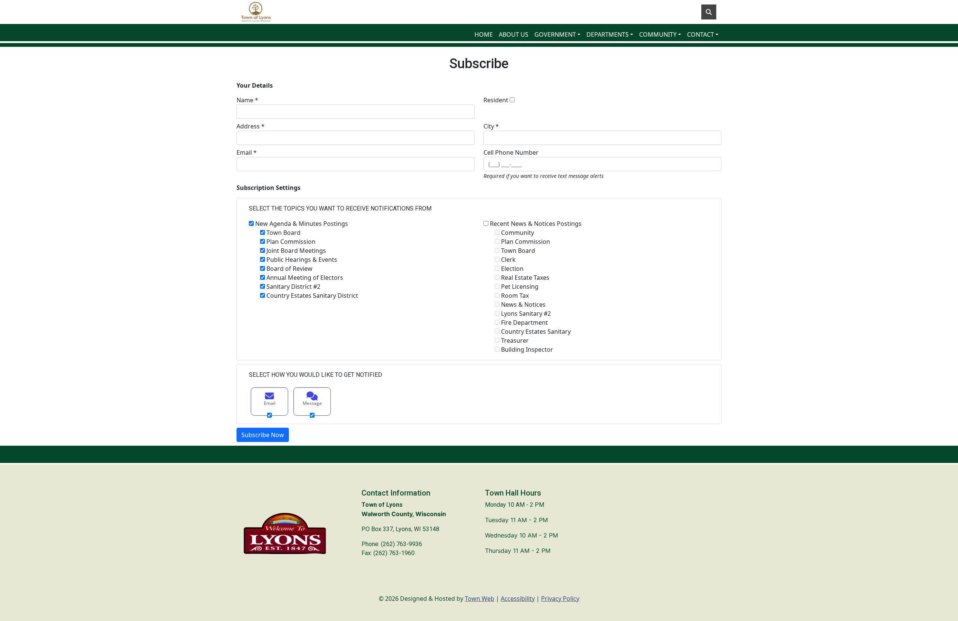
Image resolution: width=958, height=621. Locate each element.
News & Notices (523, 304)
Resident (495, 100)
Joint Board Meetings (296, 250)
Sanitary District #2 (293, 286)
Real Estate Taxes (525, 277)
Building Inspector (527, 349)
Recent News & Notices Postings (536, 223)
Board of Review (289, 268)
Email (269, 403)
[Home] (256, 12)
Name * (247, 100)
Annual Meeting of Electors (304, 277)
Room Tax (515, 295)
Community (517, 232)
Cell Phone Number (511, 152)
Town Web (479, 598)
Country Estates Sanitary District (312, 295)
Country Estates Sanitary (536, 331)
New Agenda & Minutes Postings (301, 223)
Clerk (508, 259)
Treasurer (515, 340)
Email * (247, 152)
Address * (251, 126)
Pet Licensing (520, 286)
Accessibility (518, 598)
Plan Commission (290, 241)
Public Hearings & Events (301, 259)
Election (512, 268)
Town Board (283, 232)
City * (491, 126)
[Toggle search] (708, 11)
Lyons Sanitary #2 (526, 313)
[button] (557, 34)
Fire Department (524, 322)
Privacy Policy (560, 598)
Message (312, 403)
